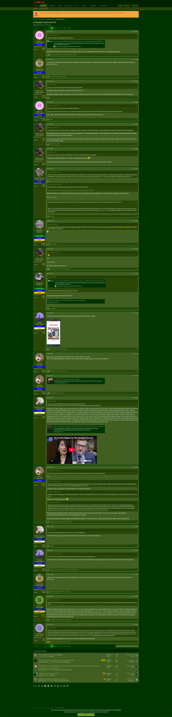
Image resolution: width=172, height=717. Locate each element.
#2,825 (136, 124)
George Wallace (43, 670)
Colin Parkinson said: (53, 172)
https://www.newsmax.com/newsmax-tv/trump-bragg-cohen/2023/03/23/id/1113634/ (71, 190)
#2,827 (136, 168)
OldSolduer (131, 662)
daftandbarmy (130, 680)
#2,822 (136, 59)
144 (59, 28)
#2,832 (136, 354)
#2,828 (136, 221)
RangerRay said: (52, 127)
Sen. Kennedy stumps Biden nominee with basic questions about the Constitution (79, 426)
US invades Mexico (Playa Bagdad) (51, 655)
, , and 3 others (60, 591)
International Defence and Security (63, 670)
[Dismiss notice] (137, 13)
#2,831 (136, 313)
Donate (59, 5)
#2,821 (136, 31)
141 (48, 28)
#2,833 (136, 376)
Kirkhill (132, 667)
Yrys (40, 656)
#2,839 (136, 596)
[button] (73, 5)
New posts (36, 8)
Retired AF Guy (42, 681)
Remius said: (51, 85)
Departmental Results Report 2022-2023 (53, 679)
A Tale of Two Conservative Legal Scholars (66, 379)
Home (36, 5)
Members (103, 5)
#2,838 (136, 574)
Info (77, 5)
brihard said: (51, 628)
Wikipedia (53, 197)
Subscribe (52, 5)
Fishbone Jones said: (53, 184)
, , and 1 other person (63, 570)
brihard (132, 656)
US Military (51, 656)
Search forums (44, 8)
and (54, 144)
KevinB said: (51, 401)
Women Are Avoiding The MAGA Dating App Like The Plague (66, 300)
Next (68, 28)
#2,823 (136, 81)
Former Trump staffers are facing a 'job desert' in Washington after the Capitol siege (79, 41)
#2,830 (136, 273)
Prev (36, 28)
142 (52, 28)
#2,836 (136, 526)
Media (84, 5)
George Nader (103, 210)
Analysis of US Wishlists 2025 (49, 673)
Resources (93, 5)
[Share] (132, 32)
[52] (55, 212)
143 (55, 28)
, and (58, 76)
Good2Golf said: (52, 252)
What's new (68, 5)
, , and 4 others (60, 620)
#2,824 (136, 102)
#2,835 (136, 467)
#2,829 (136, 249)
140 (45, 28)
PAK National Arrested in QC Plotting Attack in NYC (56, 660)
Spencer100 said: (52, 35)
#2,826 (136, 148)
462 (64, 28)
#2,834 (136, 397)
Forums (43, 5)
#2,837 (136, 550)
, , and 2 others (63, 54)
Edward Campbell (43, 662)
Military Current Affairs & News (62, 662)
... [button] (42, 28)
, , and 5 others (60, 641)
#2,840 (136, 624)
